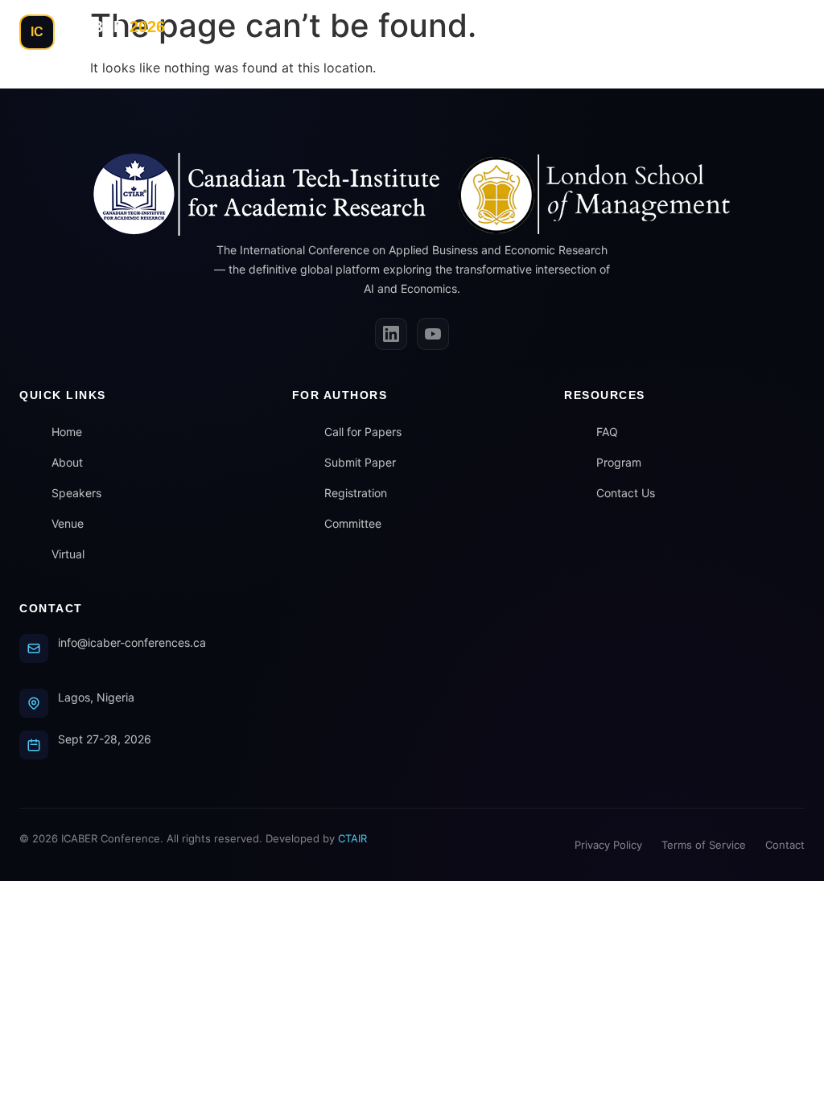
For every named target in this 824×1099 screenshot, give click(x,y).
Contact (785, 844)
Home (67, 431)
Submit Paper (360, 462)
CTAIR (352, 838)
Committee (352, 523)
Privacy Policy (608, 844)
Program (618, 462)
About (67, 462)
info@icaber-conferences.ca (132, 642)
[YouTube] (433, 334)
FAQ (607, 431)
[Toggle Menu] (787, 32)
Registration (355, 493)
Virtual (68, 554)
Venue (68, 523)
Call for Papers (363, 431)
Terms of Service (703, 844)
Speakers (76, 493)
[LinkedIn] (391, 334)
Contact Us (625, 493)
